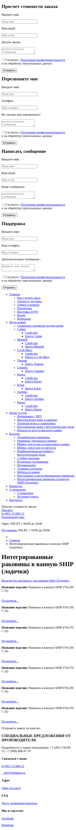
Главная (14, 294)
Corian (21, 329)
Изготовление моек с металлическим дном (45, 426)
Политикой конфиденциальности (43, 60)
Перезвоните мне (13, 517)
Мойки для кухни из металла (36, 447)
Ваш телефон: (11, 245)
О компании (17, 489)
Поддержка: (9, 530)
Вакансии (15, 486)
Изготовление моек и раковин (37, 419)
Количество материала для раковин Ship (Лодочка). (36, 580)
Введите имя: (10, 14)
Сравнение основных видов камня (40, 325)
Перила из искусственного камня (39, 430)
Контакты (15, 500)
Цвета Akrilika (34, 399)
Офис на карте (11, 788)
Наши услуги (18, 413)
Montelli (22, 339)
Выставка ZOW (27, 311)
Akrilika (22, 392)
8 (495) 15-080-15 (13, 513)
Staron (21, 402)
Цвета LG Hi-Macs (37, 357)
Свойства (31, 332)
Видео (21, 315)
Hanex (21, 374)
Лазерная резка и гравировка (36, 423)
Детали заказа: (11, 42)
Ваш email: (9, 28)
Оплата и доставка (29, 301)
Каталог (14, 433)
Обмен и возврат (28, 304)
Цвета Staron (33, 409)
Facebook (8, 818)
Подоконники (26, 465)
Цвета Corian (33, 336)
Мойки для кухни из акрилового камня (43, 444)
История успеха (27, 496)
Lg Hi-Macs (24, 350)
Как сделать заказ (28, 297)
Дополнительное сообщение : (21, 259)
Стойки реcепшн (28, 458)
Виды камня (17, 322)
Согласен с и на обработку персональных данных (33, 61)
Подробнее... (10, 600)
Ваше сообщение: (13, 186)
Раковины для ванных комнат (37, 440)
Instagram (8, 825)
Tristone (22, 360)
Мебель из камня (28, 472)
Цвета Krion (33, 388)
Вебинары (24, 318)
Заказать (7, 510)
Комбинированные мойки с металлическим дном (35, 453)
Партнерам (24, 308)
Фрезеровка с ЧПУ (29, 416)
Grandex (22, 367)
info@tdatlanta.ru (13, 772)
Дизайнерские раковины (33, 437)
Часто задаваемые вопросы (19, 803)
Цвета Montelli (34, 346)
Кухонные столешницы (32, 461)
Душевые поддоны (29, 468)
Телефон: (8, 100)
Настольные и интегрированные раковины (45, 475)
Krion (20, 385)
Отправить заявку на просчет (21, 728)
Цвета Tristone (34, 364)
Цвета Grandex (34, 371)
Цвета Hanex (33, 381)
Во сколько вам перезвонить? (21, 114)
